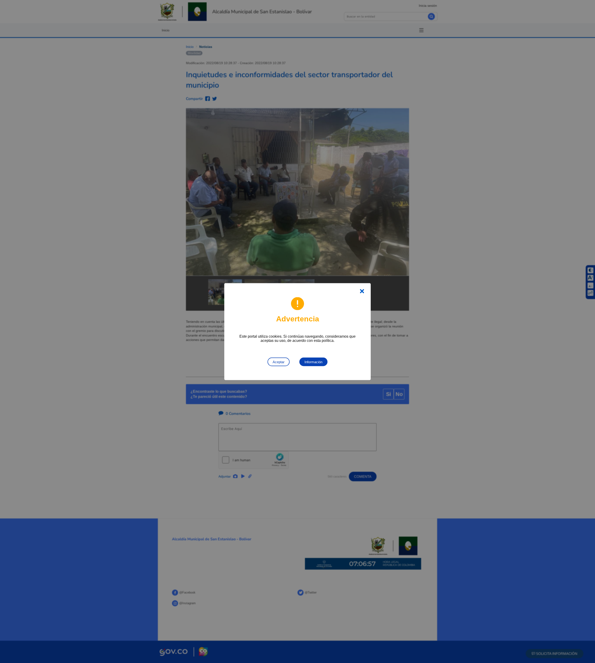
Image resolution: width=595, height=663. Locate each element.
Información (313, 362)
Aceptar (278, 362)
